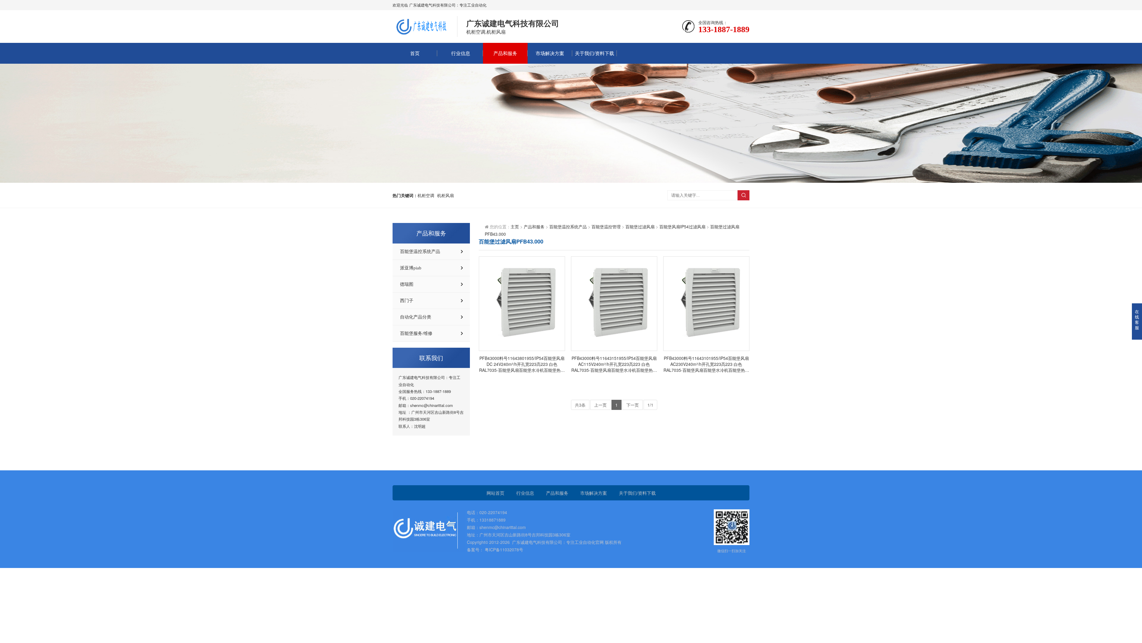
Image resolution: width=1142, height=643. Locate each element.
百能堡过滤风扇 (640, 227)
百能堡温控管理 (606, 227)
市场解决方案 (550, 53)
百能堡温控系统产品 (420, 251)
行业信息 (460, 53)
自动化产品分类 (415, 317)
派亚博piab (410, 268)
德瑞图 (406, 284)
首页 (415, 53)
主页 (515, 227)
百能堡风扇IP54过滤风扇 (682, 227)
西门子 (406, 300)
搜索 (743, 195)
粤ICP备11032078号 (503, 550)
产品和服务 (505, 53)
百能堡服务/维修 (416, 333)
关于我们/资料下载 (594, 53)
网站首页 (495, 493)
